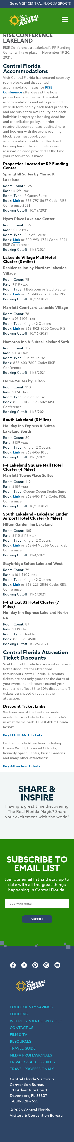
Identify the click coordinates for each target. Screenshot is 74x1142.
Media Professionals (31, 1055)
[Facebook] (13, 967)
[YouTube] (57, 967)
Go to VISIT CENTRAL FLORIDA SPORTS (40, 3)
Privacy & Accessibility (33, 1062)
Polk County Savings (31, 1007)
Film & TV (18, 1035)
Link (16, 200)
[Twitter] (24, 967)
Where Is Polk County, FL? (35, 1021)
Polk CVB (19, 1014)
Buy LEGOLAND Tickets (22, 735)
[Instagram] (46, 967)
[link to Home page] (23, 31)
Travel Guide (23, 1048)
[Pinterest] (35, 967)
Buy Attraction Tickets (21, 766)
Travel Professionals (32, 1069)
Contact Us (21, 1028)
